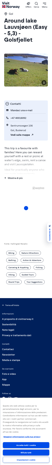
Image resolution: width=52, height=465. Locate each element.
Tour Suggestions (34, 282)
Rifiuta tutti (26, 452)
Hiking (11, 274)
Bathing (12, 260)
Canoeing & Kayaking (18, 267)
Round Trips (13, 282)
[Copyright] (43, 82)
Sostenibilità (9, 324)
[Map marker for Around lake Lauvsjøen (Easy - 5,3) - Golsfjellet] (26, 208)
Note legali (8, 329)
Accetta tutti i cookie (26, 445)
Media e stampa (11, 359)
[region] (26, 211)
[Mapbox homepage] (38, 188)
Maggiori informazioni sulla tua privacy (21, 436)
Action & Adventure (32, 260)
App (4, 379)
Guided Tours (28, 274)
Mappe (6, 384)
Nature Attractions (30, 253)
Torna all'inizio (12, 305)
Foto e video (9, 373)
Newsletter (8, 354)
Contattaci (8, 349)
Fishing (39, 267)
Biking (11, 253)
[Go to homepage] (11, 5)
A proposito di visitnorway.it (17, 318)
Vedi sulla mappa (20, 134)
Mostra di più (15, 177)
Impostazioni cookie (26, 459)
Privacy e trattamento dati (16, 335)
